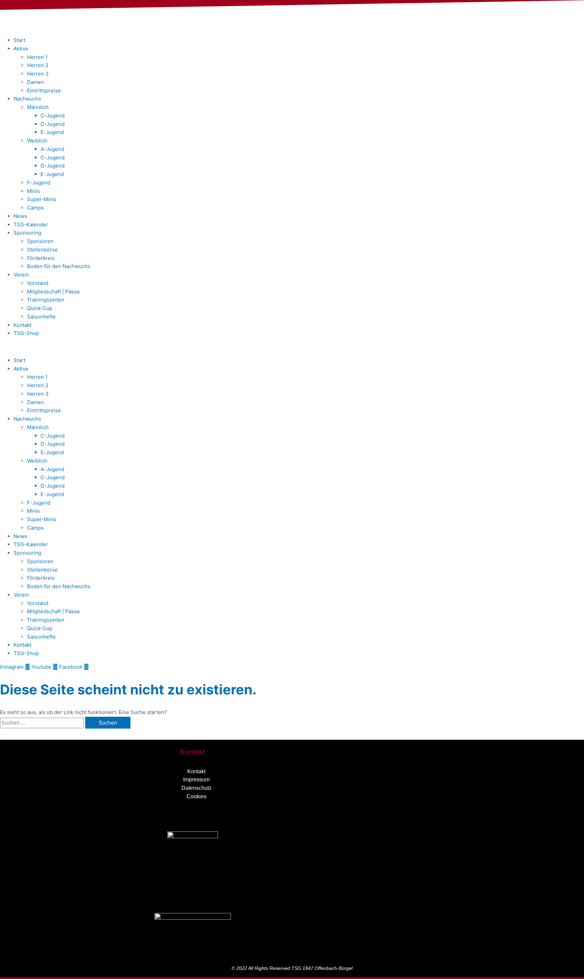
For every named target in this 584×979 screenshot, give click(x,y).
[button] (292, 347)
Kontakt (22, 325)
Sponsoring (27, 232)
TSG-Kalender (31, 224)
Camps (35, 207)
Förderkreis (41, 258)
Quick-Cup (39, 308)
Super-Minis (41, 199)
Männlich (38, 107)
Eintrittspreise (44, 90)
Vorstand (37, 283)
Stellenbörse (42, 249)
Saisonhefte (41, 316)
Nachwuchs (27, 98)
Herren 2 (37, 65)
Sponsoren (40, 241)
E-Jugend (52, 132)
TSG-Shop (26, 333)
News (20, 216)
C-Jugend (53, 115)
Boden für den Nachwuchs (58, 266)
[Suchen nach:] (42, 722)
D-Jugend (53, 124)
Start (19, 40)
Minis (33, 191)
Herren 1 (37, 57)
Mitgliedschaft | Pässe (53, 291)
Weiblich (37, 140)
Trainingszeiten (45, 299)
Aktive (21, 48)
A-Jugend (52, 149)
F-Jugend (38, 182)
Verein (21, 274)
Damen (35, 82)
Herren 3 (38, 73)
